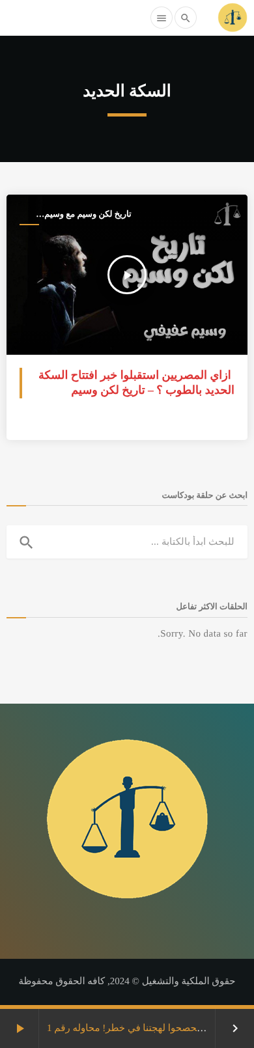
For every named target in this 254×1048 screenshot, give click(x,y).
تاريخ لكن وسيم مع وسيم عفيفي (87, 214)
